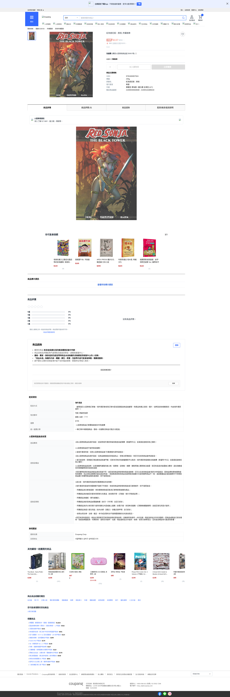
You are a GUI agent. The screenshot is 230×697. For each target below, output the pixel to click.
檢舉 (173, 383)
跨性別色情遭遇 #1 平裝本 (37, 659)
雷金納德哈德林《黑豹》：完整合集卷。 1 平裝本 (44, 626)
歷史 (139, 600)
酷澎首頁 (30, 29)
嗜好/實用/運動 (54, 600)
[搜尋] (183, 18)
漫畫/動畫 (65, 600)
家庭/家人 (79, 600)
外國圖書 (50, 29)
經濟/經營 (101, 600)
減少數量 (115, 66)
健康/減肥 (93, 600)
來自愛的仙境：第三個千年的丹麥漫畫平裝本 (43, 632)
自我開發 (110, 600)
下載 (139, 4)
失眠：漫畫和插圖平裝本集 (38, 647)
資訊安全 (110, 674)
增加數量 (115, 68)
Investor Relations (32, 674)
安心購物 (101, 674)
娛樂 (71, 600)
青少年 (36, 600)
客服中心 (194, 10)
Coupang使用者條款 (48, 674)
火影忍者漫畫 (32, 611)
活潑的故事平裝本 (35, 629)
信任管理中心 (73, 674)
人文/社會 (132, 600)
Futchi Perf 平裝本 (35, 641)
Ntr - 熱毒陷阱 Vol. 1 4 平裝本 (38, 644)
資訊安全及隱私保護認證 (124, 674)
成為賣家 (200, 10)
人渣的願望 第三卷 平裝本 (37, 665)
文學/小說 (44, 600)
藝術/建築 (124, 600)
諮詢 (176, 345)
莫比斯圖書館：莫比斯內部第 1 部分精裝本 (43, 656)
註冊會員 (187, 10)
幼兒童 (30, 600)
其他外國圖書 (59, 29)
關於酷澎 (20, 674)
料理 (85, 600)
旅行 (116, 600)
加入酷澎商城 (139, 674)
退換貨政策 (62, 674)
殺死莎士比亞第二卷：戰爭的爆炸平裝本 (42, 662)
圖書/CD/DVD (40, 29)
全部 (66, 18)
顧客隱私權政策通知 (87, 674)
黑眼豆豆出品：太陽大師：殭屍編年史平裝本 (43, 653)
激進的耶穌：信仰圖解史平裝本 (39, 638)
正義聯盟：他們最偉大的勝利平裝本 (40, 650)
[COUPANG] (76, 685)
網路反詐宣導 (152, 674)
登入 (182, 10)
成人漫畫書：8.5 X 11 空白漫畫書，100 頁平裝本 (45, 635)
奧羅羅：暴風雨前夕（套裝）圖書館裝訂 (42, 623)
